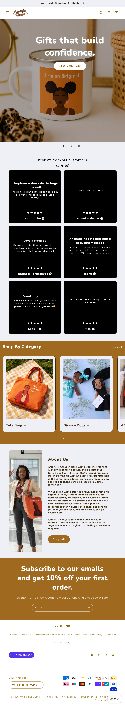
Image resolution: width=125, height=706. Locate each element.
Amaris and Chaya (30, 697)
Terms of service (88, 697)
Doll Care (81, 634)
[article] (35, 196)
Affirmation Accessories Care (53, 634)
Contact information (106, 700)
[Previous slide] (45, 146)
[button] (7, 13)
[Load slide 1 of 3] (53, 146)
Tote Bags (14, 425)
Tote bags (70, 66)
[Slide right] (69, 438)
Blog (68, 642)
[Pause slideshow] (79, 146)
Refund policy (51, 697)
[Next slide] (71, 146)
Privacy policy (69, 697)
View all (117, 347)
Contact (110, 634)
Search (13, 634)
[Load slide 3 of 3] (63, 146)
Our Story (96, 634)
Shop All (59, 539)
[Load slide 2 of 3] (58, 146)
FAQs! (58, 642)
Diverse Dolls (74, 425)
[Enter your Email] (89, 608)
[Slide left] (55, 438)
